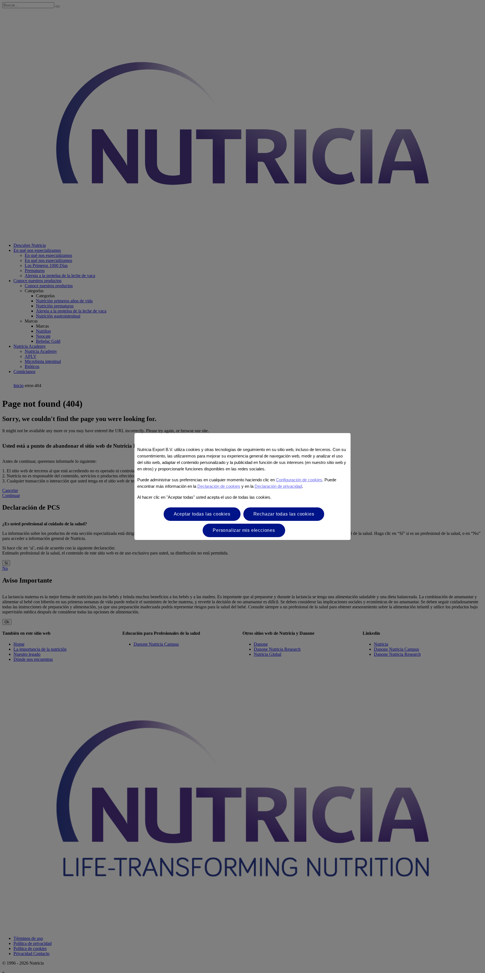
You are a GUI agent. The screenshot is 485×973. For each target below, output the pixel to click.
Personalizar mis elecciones (244, 530)
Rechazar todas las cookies (283, 514)
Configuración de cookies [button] (299, 479)
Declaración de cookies (218, 486)
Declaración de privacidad (278, 486)
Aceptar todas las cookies (202, 514)
